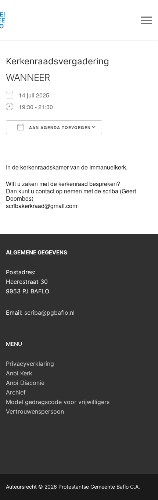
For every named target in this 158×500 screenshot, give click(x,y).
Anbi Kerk (19, 373)
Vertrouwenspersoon (35, 411)
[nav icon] (146, 20)
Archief (16, 392)
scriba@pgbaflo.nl (49, 312)
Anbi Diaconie (25, 382)
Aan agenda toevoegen (59, 127)
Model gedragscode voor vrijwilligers (57, 402)
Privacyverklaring (30, 363)
